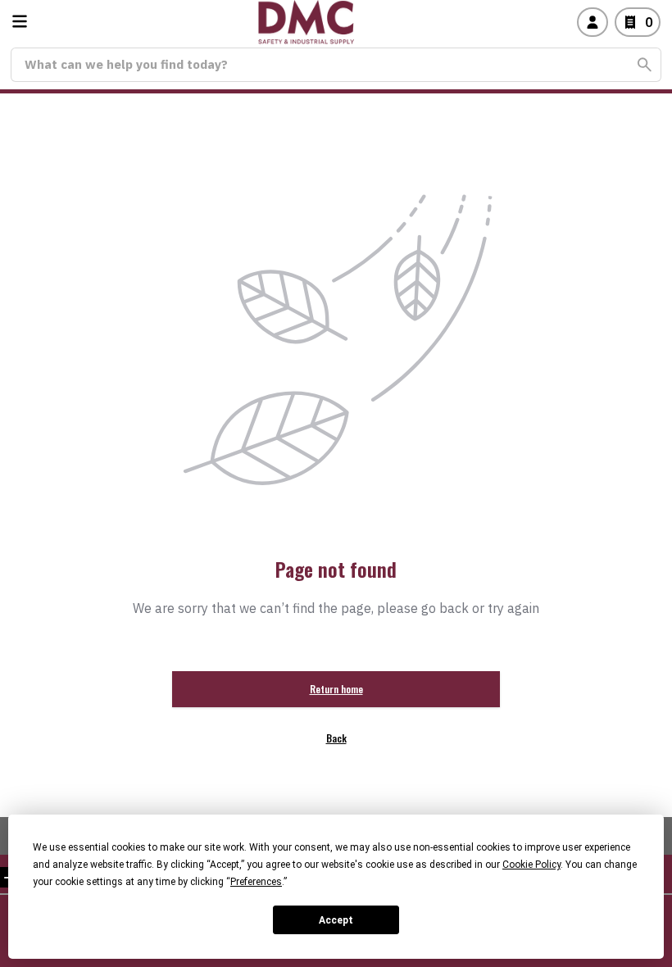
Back (336, 738)
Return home (336, 689)
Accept (336, 920)
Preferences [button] (256, 882)
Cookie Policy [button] (531, 864)
